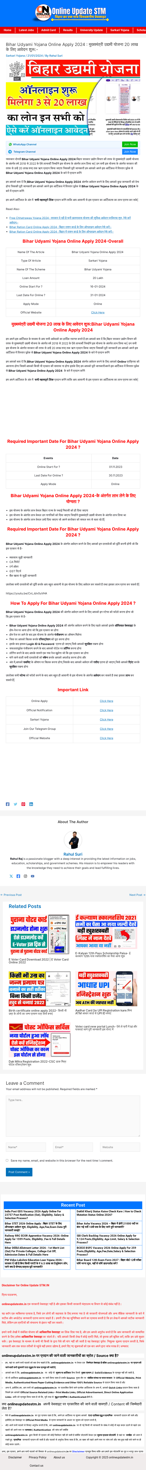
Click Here (98, 312)
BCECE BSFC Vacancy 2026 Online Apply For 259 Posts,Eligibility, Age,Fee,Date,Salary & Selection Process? (106, 1251)
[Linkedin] (31, 804)
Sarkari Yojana (119, 30)
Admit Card (48, 30)
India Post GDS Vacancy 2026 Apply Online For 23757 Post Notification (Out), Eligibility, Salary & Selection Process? (34, 1215)
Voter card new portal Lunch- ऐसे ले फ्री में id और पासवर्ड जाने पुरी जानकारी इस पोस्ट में (106, 1028)
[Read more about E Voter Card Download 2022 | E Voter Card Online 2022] (40, 934)
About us (59, 1457)
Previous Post (11, 895)
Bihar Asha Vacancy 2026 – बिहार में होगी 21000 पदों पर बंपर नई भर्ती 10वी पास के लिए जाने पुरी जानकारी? (107, 1225)
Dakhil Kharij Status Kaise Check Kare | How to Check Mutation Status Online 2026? (109, 1213)
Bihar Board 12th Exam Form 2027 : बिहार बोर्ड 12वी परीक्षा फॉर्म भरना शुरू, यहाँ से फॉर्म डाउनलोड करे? (109, 1261)
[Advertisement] (73, 412)
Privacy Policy (37, 1457)
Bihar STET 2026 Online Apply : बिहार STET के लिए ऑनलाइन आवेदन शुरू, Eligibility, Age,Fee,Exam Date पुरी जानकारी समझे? (35, 1227)
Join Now (130, 144)
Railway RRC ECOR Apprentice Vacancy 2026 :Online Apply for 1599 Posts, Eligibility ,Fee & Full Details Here (37, 1239)
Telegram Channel (25, 151)
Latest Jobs (26, 30)
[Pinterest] (23, 804)
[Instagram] (25, 876)
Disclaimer (15, 1457)
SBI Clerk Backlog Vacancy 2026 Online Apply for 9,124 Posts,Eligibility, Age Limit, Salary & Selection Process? (108, 1239)
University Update (91, 30)
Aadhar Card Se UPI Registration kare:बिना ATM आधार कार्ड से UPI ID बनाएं (103, 1012)
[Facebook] (7, 804)
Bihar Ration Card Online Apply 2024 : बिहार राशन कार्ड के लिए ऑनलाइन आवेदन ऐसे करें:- (60, 227)
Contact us (36, 1465)
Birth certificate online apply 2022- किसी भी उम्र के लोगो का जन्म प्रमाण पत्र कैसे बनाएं (38, 1012)
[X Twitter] (11, 876)
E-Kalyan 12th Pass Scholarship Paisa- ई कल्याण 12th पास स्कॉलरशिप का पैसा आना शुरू (102, 954)
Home (7, 30)
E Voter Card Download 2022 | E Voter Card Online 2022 (39, 961)
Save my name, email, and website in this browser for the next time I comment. (62, 1160)
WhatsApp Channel (24, 144)
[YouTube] (32, 876)
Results (68, 30)
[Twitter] (15, 804)
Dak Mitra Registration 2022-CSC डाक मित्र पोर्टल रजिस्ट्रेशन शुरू (37, 1063)
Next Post (137, 895)
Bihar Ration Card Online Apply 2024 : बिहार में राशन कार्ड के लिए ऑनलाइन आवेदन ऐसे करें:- (61, 231)
